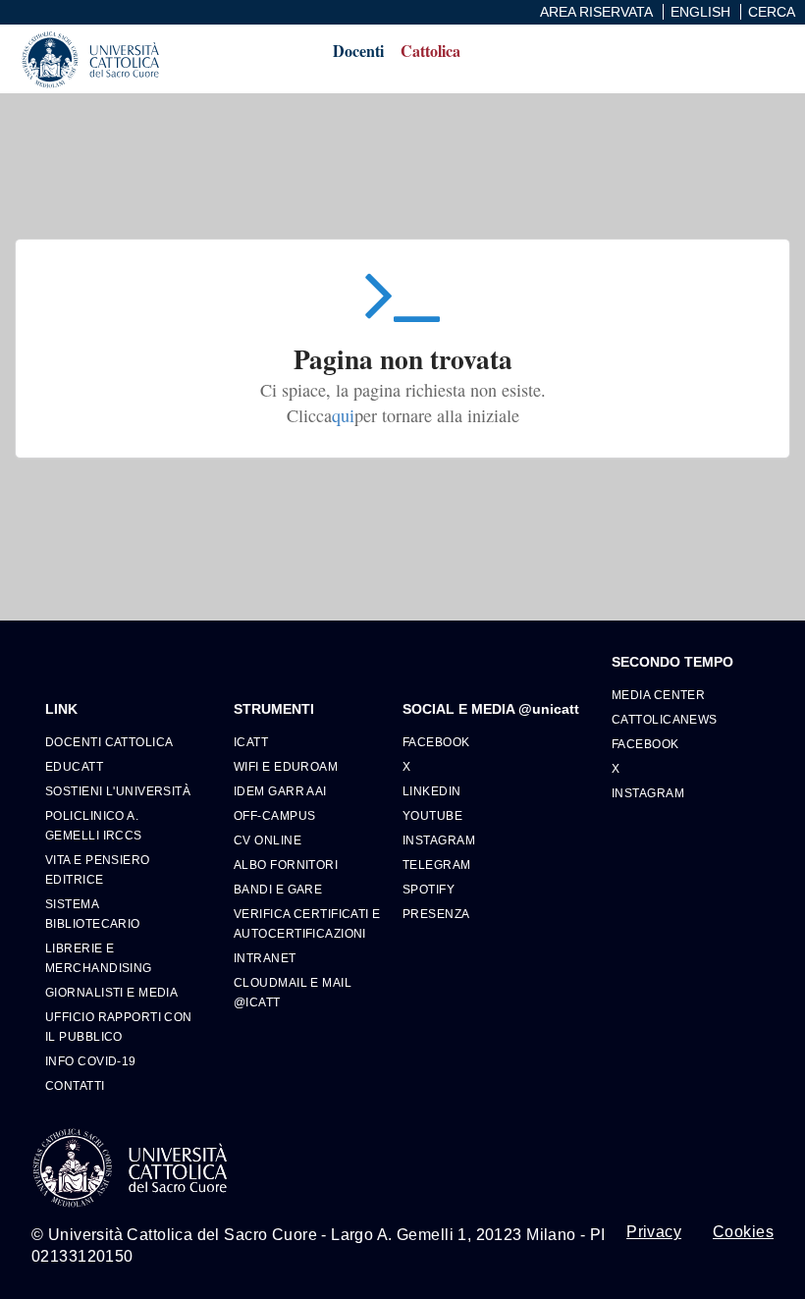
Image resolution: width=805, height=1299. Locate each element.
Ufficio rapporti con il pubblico (118, 1026)
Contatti (75, 1085)
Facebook (436, 741)
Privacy (653, 1232)
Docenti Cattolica (109, 741)
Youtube (432, 815)
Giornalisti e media (111, 992)
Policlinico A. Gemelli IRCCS (93, 825)
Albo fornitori (286, 864)
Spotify (428, 889)
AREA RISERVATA (596, 12)
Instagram (438, 840)
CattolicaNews (665, 719)
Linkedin (431, 791)
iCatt (251, 741)
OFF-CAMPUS (274, 815)
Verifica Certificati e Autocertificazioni (307, 923)
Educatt (74, 766)
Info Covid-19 (90, 1061)
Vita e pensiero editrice (97, 869)
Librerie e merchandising (98, 958)
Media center (658, 694)
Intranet (265, 957)
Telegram (436, 864)
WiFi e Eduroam (286, 766)
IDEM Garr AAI (280, 791)
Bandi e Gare (278, 889)
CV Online (267, 840)
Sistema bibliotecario (92, 913)
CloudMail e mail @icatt (292, 992)
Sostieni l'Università (117, 791)
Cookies (743, 1232)
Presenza (436, 913)
